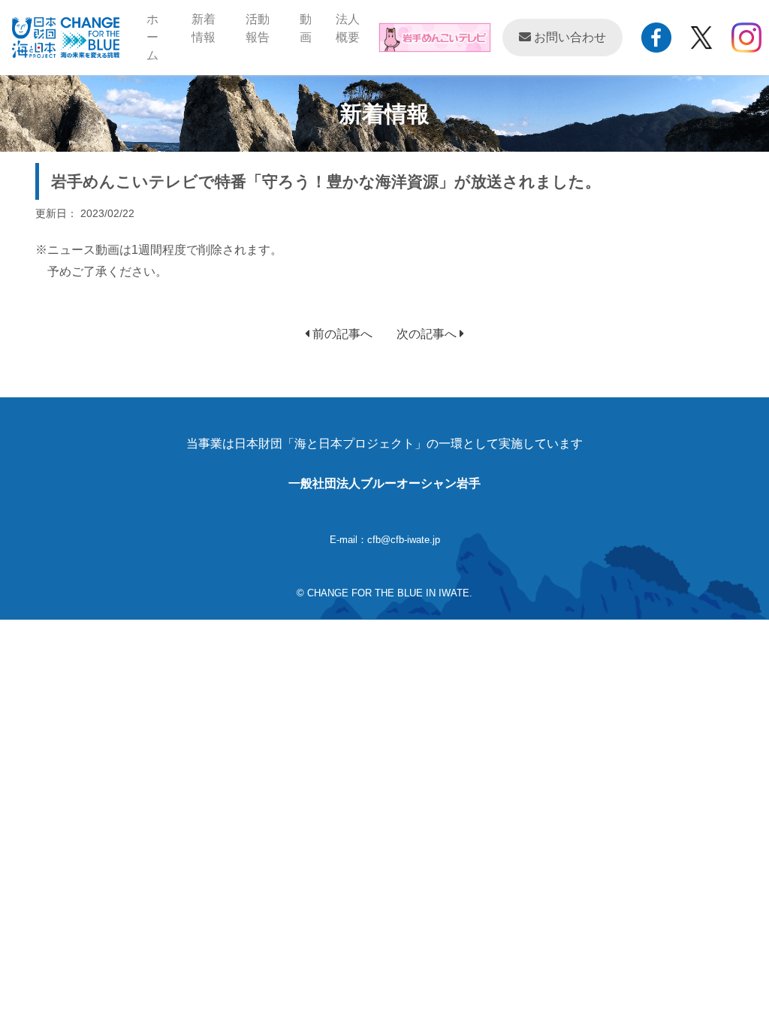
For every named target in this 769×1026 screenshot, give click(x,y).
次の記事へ (428, 333)
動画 (306, 28)
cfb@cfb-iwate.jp (403, 539)
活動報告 (258, 28)
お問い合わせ (568, 37)
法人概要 (348, 28)
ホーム (162, 37)
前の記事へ (340, 333)
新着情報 (203, 28)
